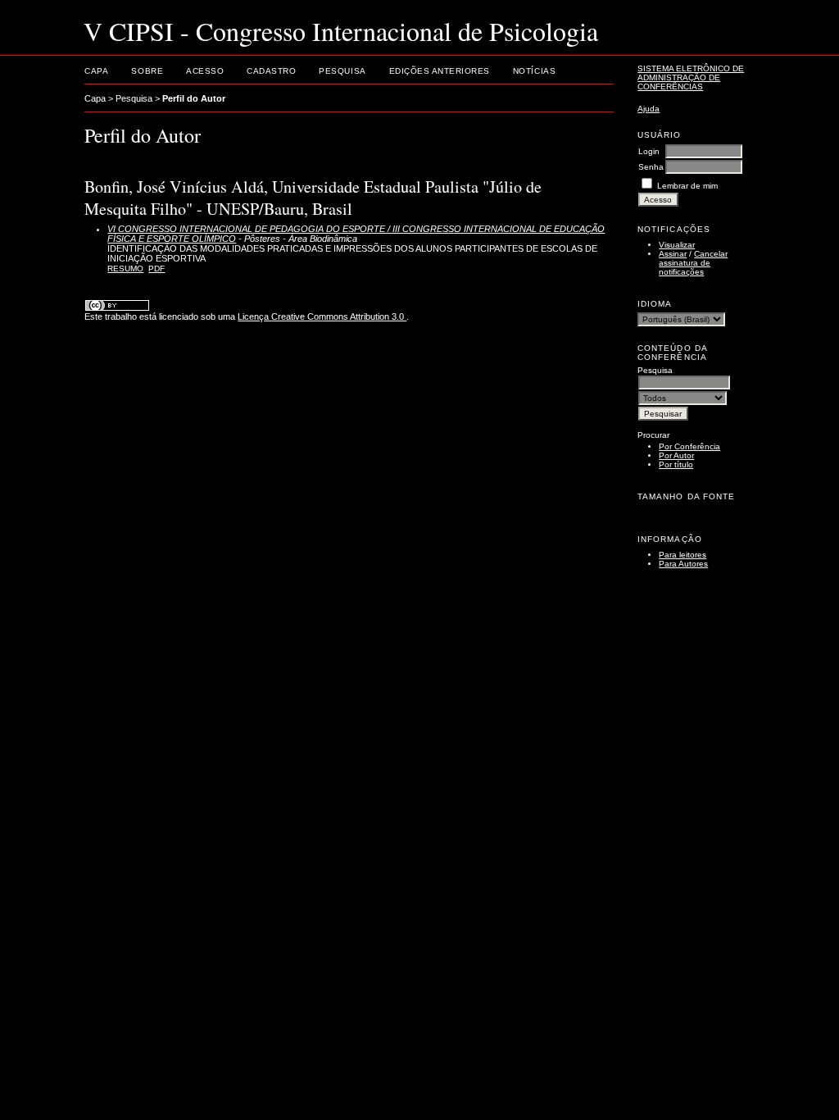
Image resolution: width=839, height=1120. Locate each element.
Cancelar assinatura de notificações (693, 262)
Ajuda (648, 108)
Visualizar (677, 244)
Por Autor (676, 455)
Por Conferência (689, 446)
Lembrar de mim (687, 185)
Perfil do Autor (193, 98)
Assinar (673, 253)
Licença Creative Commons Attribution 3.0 (322, 316)
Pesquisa (342, 70)
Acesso (205, 70)
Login (649, 151)
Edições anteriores (439, 70)
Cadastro (271, 70)
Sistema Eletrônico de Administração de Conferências (690, 77)
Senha (651, 166)
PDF (156, 268)
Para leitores (682, 554)
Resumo (125, 268)
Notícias (534, 70)
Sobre (147, 70)
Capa (96, 70)
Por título (676, 464)
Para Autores (683, 563)
